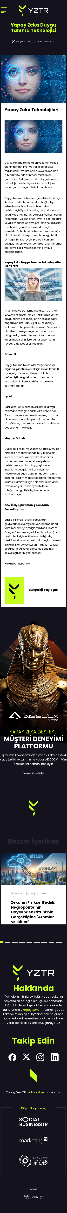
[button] (7, 942)
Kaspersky (23, 563)
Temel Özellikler (33, 773)
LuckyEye (37, 1092)
